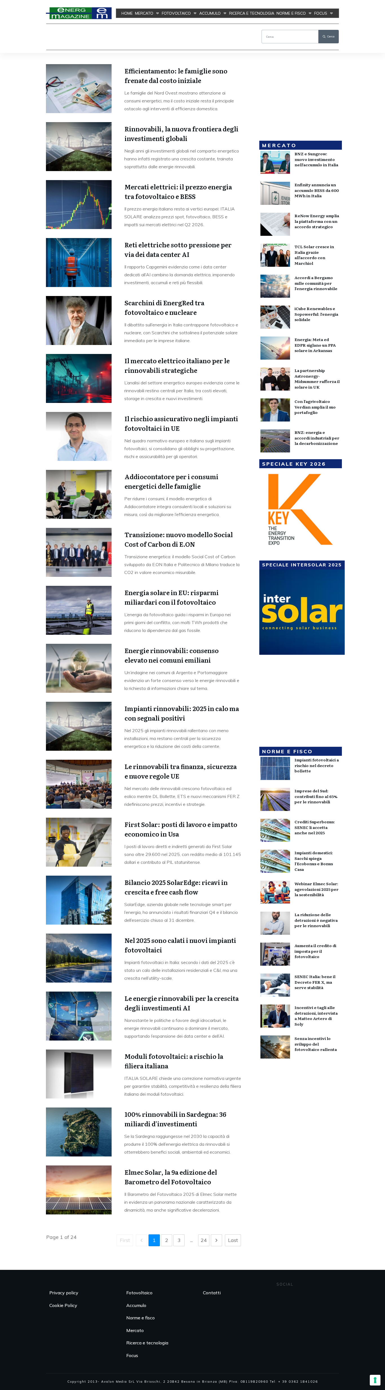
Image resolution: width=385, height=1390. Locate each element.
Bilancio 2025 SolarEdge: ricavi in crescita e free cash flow (176, 887)
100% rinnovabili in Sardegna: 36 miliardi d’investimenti (175, 1118)
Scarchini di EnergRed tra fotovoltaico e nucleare (164, 307)
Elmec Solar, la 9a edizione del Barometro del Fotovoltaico (171, 1176)
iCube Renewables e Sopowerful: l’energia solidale (316, 314)
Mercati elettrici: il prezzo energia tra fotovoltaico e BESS (178, 191)
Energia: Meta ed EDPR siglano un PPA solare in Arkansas (315, 345)
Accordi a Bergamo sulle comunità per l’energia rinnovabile (316, 283)
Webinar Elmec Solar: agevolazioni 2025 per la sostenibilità (316, 889)
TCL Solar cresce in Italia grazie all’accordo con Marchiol (314, 255)
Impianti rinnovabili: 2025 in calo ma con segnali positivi (182, 713)
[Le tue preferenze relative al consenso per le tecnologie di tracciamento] (375, 1380)
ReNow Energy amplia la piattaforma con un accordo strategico (317, 221)
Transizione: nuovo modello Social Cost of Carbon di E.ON (179, 539)
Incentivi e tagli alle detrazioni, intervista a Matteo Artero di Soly (316, 1016)
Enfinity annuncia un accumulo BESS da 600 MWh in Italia (317, 190)
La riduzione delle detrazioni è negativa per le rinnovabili (316, 920)
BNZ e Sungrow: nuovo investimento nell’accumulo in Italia (316, 159)
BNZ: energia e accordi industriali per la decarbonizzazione (317, 437)
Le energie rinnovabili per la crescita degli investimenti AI (182, 1003)
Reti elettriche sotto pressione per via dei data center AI (178, 249)
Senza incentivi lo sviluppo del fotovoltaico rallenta (316, 1043)
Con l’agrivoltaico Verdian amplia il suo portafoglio (315, 406)
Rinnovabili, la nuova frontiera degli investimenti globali (181, 133)
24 (204, 1240)
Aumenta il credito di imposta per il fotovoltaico (315, 951)
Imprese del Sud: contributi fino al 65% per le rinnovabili (316, 796)
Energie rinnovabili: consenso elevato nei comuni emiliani (172, 655)
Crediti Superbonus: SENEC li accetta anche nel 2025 (315, 827)
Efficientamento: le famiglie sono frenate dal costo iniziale (176, 75)
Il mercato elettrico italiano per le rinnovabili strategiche (177, 365)
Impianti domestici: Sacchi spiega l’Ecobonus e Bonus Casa (314, 861)
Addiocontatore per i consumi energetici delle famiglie (171, 481)
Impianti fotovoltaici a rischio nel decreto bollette (317, 765)
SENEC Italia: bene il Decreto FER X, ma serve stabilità (315, 982)
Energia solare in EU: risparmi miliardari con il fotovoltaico (172, 597)
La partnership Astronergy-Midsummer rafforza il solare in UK (317, 378)
